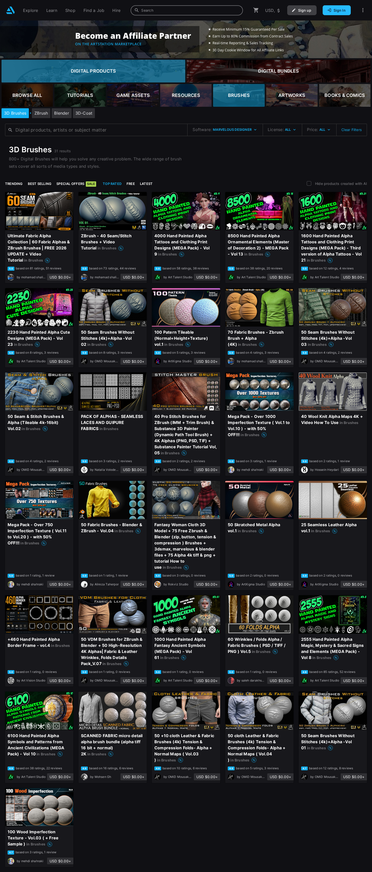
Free (131, 184)
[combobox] (187, 10)
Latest (146, 184)
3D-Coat (83, 113)
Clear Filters (351, 129)
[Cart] (256, 10)
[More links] (363, 10)
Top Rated (112, 184)
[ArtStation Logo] (10, 10)
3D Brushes (15, 113)
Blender (61, 113)
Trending (14, 184)
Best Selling (40, 184)
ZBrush (41, 113)
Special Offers (75, 184)
